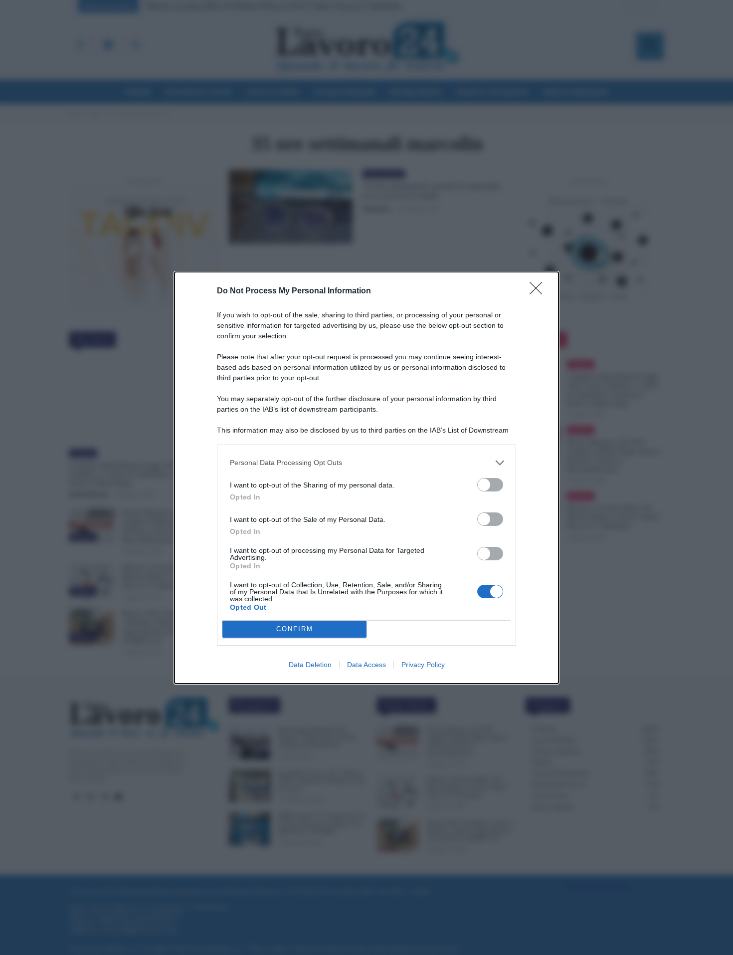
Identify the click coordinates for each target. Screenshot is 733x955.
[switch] (490, 484)
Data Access (366, 665)
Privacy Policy (423, 665)
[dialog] (366, 478)
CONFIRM (294, 629)
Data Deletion (310, 665)
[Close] (539, 291)
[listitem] (366, 463)
